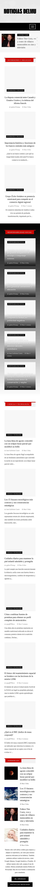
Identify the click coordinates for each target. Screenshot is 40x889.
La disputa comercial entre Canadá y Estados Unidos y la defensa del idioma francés (20, 100)
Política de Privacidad (20, 884)
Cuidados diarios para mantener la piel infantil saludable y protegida (27, 835)
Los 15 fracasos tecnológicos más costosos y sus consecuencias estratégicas (18, 502)
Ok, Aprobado (20, 879)
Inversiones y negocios (15, 90)
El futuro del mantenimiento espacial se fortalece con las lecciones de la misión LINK (20, 676)
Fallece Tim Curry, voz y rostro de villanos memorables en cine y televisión (27, 815)
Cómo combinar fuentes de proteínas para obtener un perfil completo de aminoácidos (17, 617)
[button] (37, 37)
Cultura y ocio (23, 35)
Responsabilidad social (16, 242)
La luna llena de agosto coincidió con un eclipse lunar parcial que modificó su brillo (18, 444)
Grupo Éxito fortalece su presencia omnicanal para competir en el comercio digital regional (20, 199)
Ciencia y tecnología (14, 434)
